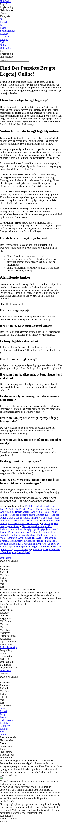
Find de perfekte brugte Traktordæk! (32, 546)
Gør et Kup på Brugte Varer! (14, 512)
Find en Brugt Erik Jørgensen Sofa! (18, 532)
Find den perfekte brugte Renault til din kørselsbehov (27, 533)
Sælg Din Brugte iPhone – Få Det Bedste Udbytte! (34, 509)
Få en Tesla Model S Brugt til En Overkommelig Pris (28, 542)
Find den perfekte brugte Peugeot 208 (29, 514)
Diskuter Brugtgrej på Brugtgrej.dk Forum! (36, 529)
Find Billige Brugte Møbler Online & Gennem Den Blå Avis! (28, 536)
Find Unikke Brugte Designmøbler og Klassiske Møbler (28, 539)
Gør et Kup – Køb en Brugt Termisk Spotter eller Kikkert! (29, 519)
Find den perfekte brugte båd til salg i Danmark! (29, 516)
